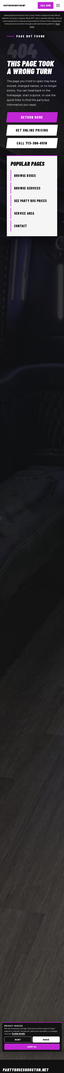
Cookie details (18, 1033)
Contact (20, 226)
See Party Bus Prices (30, 201)
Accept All (32, 1046)
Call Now (45, 5)
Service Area (24, 213)
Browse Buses (25, 176)
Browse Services (27, 188)
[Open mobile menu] (58, 5)
